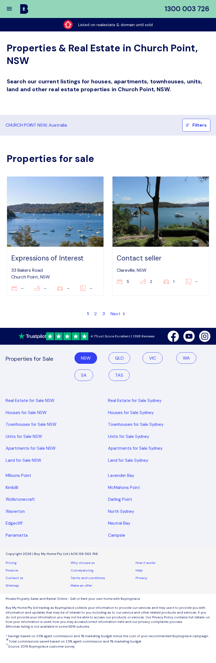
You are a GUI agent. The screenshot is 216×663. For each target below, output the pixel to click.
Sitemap (12, 585)
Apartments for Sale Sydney (135, 448)
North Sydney (121, 511)
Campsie (116, 535)
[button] (13, 9)
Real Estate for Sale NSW (30, 400)
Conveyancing (82, 570)
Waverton (15, 511)
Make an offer (81, 585)
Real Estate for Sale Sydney (134, 400)
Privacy (141, 578)
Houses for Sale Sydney (131, 412)
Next (116, 314)
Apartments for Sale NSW (31, 448)
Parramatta (17, 535)
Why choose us (83, 563)
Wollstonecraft (20, 499)
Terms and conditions (88, 578)
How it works (146, 563)
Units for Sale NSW (24, 436)
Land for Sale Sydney (128, 460)
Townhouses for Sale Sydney (135, 424)
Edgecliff (14, 523)
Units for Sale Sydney (128, 436)
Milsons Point (18, 475)
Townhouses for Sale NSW (31, 424)
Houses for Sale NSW (26, 412)
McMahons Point (124, 487)
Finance (12, 570)
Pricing (11, 563)
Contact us (14, 578)
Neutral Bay (119, 523)
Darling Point (120, 499)
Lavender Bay (121, 475)
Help (139, 570)
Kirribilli (12, 487)
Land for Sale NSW (23, 460)
